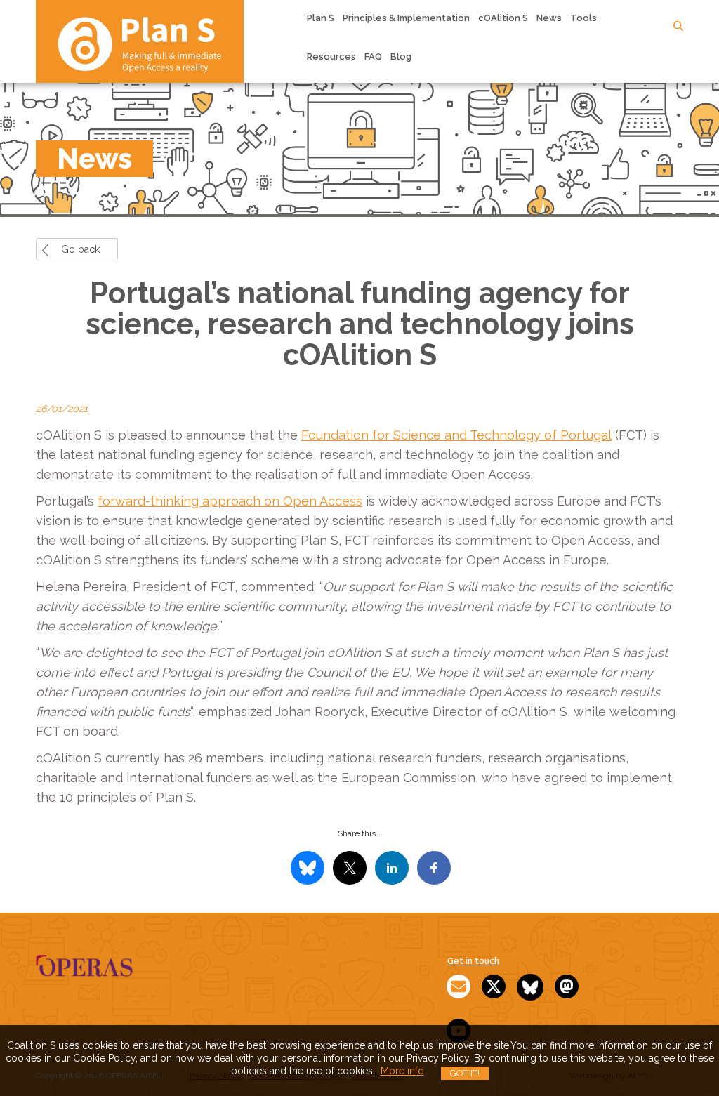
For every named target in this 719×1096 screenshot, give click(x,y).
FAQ (373, 56)
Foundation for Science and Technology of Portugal (456, 435)
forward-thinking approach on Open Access (230, 501)
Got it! (465, 1073)
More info (402, 1070)
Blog (400, 56)
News (549, 18)
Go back (80, 249)
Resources (331, 56)
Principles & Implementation (406, 18)
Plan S (320, 18)
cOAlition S (503, 18)
